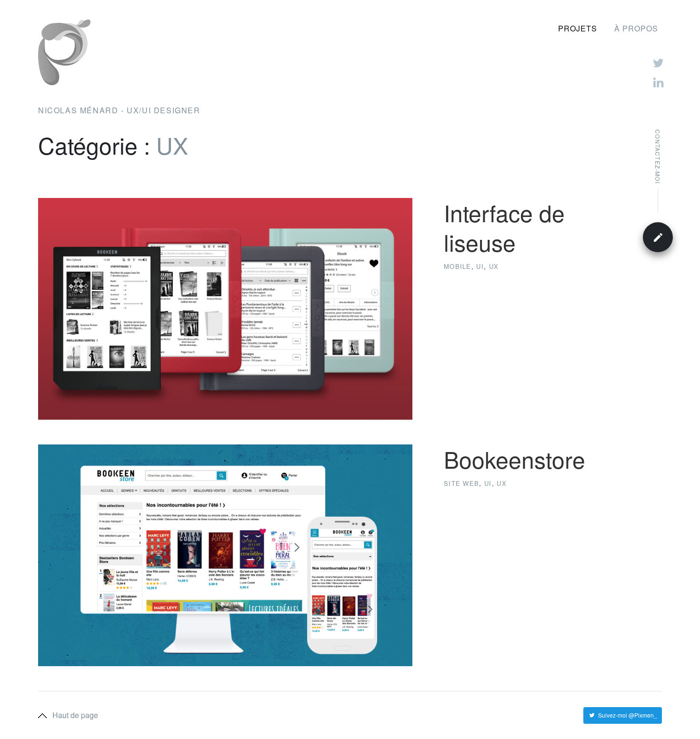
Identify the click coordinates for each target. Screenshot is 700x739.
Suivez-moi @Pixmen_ (627, 715)
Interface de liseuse (504, 227)
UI (480, 266)
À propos (636, 28)
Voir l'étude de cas (470, 294)
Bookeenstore (514, 459)
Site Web (461, 483)
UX (494, 266)
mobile (457, 266)
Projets (577, 28)
